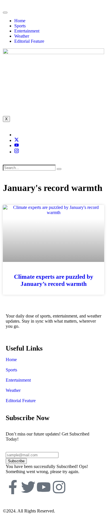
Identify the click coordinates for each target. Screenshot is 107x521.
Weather (21, 36)
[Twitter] (16, 140)
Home (19, 20)
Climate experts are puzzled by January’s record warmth (53, 280)
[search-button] (59, 169)
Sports (20, 25)
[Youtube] (44, 487)
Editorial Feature (29, 41)
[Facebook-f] (13, 487)
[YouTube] (16, 145)
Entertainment (26, 31)
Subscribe (16, 461)
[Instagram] (16, 151)
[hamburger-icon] (5, 12)
